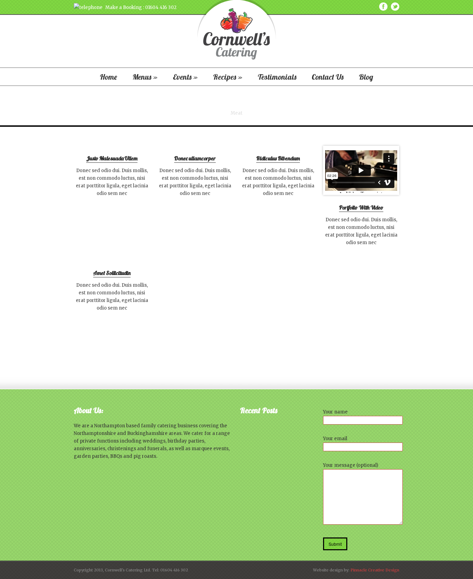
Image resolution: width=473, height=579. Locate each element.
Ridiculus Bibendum (278, 158)
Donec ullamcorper (195, 158)
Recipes (227, 77)
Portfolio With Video (361, 208)
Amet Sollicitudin (112, 273)
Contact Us (327, 77)
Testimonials (277, 77)
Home (108, 77)
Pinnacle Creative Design (374, 570)
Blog (366, 77)
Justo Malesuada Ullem (111, 158)
